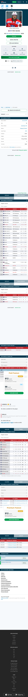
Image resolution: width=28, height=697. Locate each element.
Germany (14, 642)
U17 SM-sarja (15, 215)
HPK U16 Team (7, 211)
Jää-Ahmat (9, 33)
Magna (6, 267)
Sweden (14, 635)
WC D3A (14, 265)
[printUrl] (15, 68)
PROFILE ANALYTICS (17, 61)
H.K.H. (6, 240)
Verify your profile (4, 598)
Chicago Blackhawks (14, 663)
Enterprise (14, 688)
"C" (9, 231)
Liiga (14, 656)
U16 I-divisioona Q (16, 211)
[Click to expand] (27, 345)
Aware (6, 257)
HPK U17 (6, 215)
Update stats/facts (14, 110)
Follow (14, 36)
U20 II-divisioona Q (16, 226)
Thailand (21, 128)
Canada (14, 637)
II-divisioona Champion (12, 542)
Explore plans (14, 393)
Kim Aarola (12, 147)
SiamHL (14, 257)
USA (14, 638)
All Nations (14, 643)
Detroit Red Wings (14, 664)
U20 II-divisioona (16, 229)
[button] (14, 36)
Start (2, 107)
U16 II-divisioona (16, 213)
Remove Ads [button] (18, 72)
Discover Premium (14, 519)
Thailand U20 (8, 350)
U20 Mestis (15, 231)
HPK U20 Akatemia (8, 226)
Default (7, 195)
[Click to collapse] (27, 200)
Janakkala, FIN (24, 125)
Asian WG (14, 224)
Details (24, 558)
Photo (14, 683)
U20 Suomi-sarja (16, 233)
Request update (23, 150)
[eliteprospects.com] (3, 2)
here (2, 599)
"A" (7, 253)
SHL (14, 652)
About (14, 678)
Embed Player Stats (22, 193)
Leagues (7, 429)
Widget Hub (14, 677)
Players (7, 482)
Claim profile (14, 43)
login (12, 422)
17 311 (8, 61)
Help (14, 680)
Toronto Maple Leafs (14, 671)
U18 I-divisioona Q (16, 220)
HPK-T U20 (7, 231)
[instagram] (13, 68)
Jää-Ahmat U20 (7, 235)
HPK (26, 131)
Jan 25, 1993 (24, 120)
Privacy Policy (14, 681)
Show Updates (14, 39)
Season (7, 535)
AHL (14, 654)
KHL (14, 651)
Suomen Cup (15, 297)
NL (14, 657)
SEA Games (15, 301)
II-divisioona (16, 33)
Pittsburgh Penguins (14, 669)
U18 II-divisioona (16, 217)
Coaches (7, 198)
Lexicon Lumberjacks (7, 263)
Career (14, 690)
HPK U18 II (7, 217)
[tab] (7, 195)
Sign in (19, 1)
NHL (14, 649)
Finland (25, 128)
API (14, 685)
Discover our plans (14, 57)
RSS (14, 686)
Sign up (14, 1)
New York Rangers (14, 668)
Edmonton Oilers (14, 666)
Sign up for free (5, 422)
